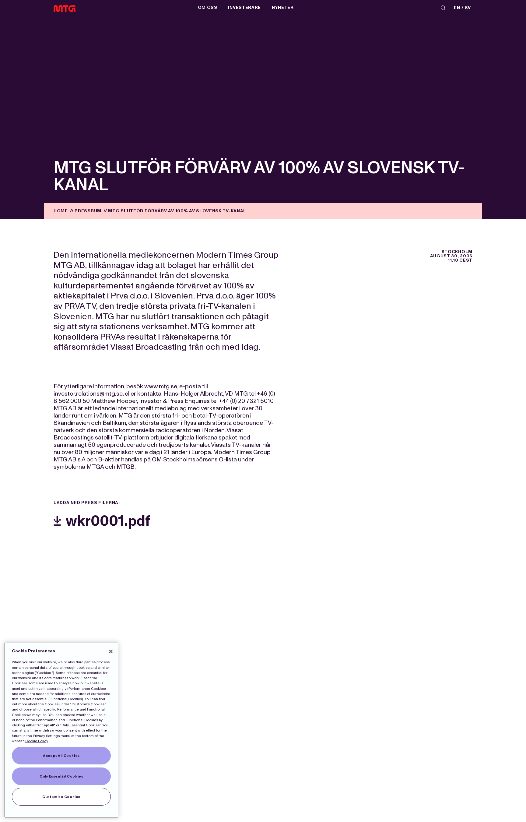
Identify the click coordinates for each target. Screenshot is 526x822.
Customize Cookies (61, 797)
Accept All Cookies (61, 755)
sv (468, 8)
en (457, 8)
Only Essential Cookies (61, 776)
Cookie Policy (36, 741)
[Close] (110, 651)
